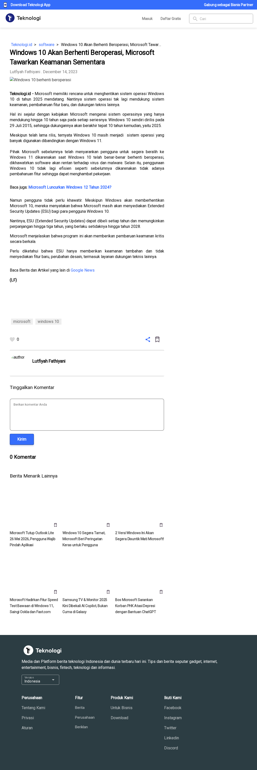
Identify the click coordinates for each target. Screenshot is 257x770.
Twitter (170, 727)
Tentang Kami (33, 707)
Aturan (27, 727)
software (46, 44)
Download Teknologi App (30, 5)
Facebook (172, 707)
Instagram (173, 717)
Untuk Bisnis (122, 707)
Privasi (28, 717)
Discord (171, 748)
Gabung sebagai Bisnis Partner (228, 5)
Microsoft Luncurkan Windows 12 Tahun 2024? (69, 187)
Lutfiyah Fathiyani (25, 71)
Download (119, 717)
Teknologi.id (21, 44)
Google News (83, 270)
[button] (22, 439)
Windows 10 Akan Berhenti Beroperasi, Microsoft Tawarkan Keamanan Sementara (112, 44)
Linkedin (171, 738)
